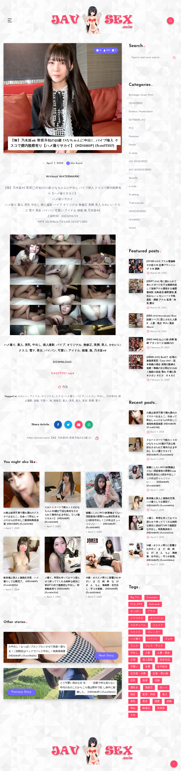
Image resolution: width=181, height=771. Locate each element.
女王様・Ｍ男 (138, 673)
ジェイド (158, 625)
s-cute (133, 186)
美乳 (71, 400)
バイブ (80, 396)
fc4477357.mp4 (62, 373)
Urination (134, 219)
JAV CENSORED (138, 161)
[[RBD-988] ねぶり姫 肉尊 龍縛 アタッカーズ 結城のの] (136, 344)
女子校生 (162, 666)
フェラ (134, 646)
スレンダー (154, 632)
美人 (78, 400)
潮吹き (134, 687)
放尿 (145, 680)
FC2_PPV (136, 604)
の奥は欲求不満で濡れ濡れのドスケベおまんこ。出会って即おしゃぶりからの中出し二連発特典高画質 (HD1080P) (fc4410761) (162, 420)
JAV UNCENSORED (140, 169)
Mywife (133, 178)
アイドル (35, 396)
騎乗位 (146, 708)
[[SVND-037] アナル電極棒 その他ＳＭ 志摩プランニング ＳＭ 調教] (136, 266)
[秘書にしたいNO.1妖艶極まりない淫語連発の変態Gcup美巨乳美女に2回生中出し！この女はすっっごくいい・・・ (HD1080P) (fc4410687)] (136, 472)
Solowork (154, 604)
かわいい (23, 396)
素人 (65, 400)
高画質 (161, 708)
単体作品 (165, 660)
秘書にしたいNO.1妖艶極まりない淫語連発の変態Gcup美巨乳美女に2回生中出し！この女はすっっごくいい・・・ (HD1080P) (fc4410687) (104, 520)
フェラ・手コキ (154, 646)
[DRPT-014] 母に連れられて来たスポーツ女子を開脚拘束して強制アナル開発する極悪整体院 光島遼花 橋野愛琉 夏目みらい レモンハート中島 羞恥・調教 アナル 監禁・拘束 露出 (162, 292)
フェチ (169, 639)
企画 (133, 660)
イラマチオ (136, 618)
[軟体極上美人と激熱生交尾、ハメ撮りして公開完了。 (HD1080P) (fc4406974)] (136, 503)
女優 (147, 666)
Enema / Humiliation (141, 111)
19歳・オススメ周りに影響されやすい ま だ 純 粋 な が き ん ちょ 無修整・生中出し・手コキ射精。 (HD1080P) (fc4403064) (103, 585)
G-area (133, 153)
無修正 (57, 400)
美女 (84, 400)
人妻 (147, 653)
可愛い (44, 400)
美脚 (91, 400)
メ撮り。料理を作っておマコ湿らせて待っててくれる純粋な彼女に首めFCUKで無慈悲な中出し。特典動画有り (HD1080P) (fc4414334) (62, 585)
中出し (101, 396)
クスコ (59, 396)
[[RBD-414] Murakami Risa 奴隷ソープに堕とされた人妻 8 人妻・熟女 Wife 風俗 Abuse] (136, 320)
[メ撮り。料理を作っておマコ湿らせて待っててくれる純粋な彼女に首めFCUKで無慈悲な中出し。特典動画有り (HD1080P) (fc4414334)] (136, 523)
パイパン (90, 396)
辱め (133, 708)
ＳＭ (133, 715)
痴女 (133, 694)
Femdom (134, 136)
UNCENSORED (137, 211)
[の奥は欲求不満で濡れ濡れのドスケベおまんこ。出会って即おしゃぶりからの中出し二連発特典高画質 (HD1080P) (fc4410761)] (136, 417)
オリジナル (47, 396)
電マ (97, 400)
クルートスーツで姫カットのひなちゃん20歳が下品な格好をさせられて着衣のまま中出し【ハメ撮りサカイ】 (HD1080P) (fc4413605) (62, 514)
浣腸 (157, 680)
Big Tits (135, 597)
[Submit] (174, 57)
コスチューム (138, 625)
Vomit (132, 228)
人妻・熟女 (163, 653)
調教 (169, 701)
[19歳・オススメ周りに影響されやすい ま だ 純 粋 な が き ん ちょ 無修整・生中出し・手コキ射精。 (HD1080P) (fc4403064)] (136, 550)
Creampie (152, 597)
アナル (151, 611)
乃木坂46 (111, 396)
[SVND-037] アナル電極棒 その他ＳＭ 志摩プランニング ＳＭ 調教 (161, 265)
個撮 (36, 400)
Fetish (132, 144)
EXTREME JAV (137, 119)
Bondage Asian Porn (141, 95)
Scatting (134, 194)
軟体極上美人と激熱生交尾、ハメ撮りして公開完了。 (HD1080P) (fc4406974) (21, 581)
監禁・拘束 (148, 694)
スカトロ (135, 632)
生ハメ (164, 687)
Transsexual (136, 203)
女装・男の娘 (160, 673)
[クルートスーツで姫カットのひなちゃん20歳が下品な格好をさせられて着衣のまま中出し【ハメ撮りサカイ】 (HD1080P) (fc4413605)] (136, 444)
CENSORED (136, 103)
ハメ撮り (70, 396)
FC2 (65, 387)
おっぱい (135, 611)
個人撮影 (147, 660)
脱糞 (157, 701)
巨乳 (133, 680)
